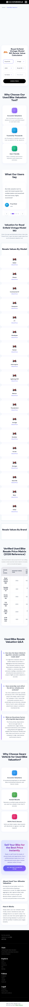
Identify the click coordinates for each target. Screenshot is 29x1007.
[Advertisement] (14, 26)
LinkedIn (3, 977)
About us (3, 960)
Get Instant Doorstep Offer (14, 866)
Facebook (3, 979)
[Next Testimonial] (22, 211)
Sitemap (3, 966)
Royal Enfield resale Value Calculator (10, 949)
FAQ (2, 964)
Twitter (3, 975)
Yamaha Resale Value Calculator (8, 947)
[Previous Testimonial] (6, 211)
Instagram (3, 973)
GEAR (16, 2)
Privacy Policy (4, 988)
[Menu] (26, 2)
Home (3, 7)
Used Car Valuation (5, 951)
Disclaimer (3, 986)
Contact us (4, 962)
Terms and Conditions (6, 990)
